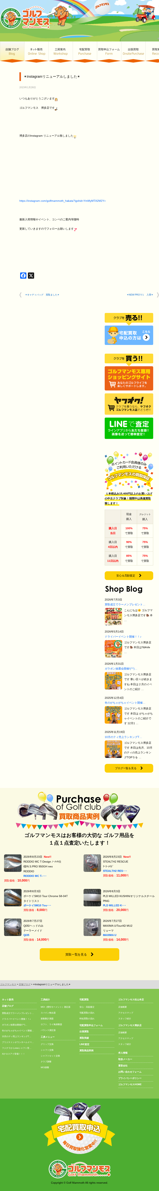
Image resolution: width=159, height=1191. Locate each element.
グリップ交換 (47, 1044)
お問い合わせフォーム (130, 1071)
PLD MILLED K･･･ (114, 905)
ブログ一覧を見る (126, 768)
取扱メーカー (125, 1059)
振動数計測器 (47, 1018)
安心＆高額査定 (125, 575)
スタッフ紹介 (124, 1018)
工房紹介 (45, 999)
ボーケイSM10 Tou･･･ (37, 905)
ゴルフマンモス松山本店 (131, 999)
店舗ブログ (12, 52)
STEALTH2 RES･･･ (115, 870)
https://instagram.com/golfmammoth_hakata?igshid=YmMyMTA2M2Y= (62, 200)
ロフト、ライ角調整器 (51, 1024)
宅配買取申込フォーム (91, 1025)
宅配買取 (85, 52)
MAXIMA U (110, 935)
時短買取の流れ (87, 1018)
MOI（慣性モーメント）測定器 (55, 1007)
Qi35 (26, 935)
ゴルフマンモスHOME (130, 1084)
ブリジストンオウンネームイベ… (18, 1042)
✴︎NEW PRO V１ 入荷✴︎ (140, 294)
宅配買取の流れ (87, 1013)
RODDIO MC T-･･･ (35, 875)
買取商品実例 (86, 1050)
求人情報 (123, 1052)
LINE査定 (84, 1044)
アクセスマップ (125, 1013)
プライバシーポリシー (130, 1078)
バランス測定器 (48, 1030)
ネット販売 (36, 52)
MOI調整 (45, 1067)
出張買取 (133, 52)
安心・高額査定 (87, 1007)
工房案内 (60, 52)
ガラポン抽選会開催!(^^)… (121, 668)
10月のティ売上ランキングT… (123, 737)
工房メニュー (48, 1037)
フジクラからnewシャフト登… (16, 1048)
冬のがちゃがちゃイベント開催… (125, 702)
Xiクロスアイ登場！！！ (13, 1054)
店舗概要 (122, 1007)
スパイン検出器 (48, 1013)
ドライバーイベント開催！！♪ (123, 636)
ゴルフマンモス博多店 (130, 1025)
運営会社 (123, 1065)
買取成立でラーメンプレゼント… (125, 604)
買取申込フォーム (109, 52)
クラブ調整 (46, 1061)
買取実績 (84, 1038)
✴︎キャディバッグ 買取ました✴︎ (42, 294)
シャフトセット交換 (50, 1056)
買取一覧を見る (76, 954)
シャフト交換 (47, 1050)
